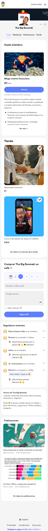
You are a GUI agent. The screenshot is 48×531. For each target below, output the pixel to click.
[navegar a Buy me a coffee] (3, 4)
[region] (24, 88)
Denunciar (36, 525)
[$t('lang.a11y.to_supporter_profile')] (9, 341)
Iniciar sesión (36, 4)
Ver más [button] (22, 128)
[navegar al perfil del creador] (24, 20)
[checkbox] (11, 307)
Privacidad (11, 525)
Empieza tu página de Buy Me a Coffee (23, 529)
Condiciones (24, 525)
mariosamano (17, 364)
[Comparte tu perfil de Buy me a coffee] (45, 24)
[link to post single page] (24, 439)
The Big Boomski (24, 27)
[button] (45, 4)
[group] (24, 91)
